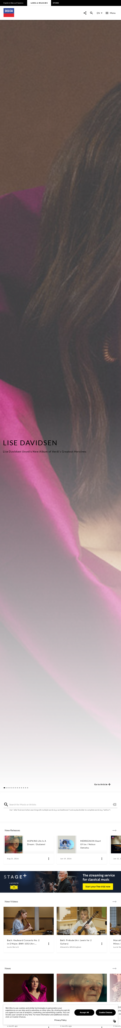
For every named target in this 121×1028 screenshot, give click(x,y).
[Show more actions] (49, 859)
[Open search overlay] (91, 13)
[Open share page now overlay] (85, 13)
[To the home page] (32, 16)
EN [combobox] (98, 13)
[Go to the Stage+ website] (60, 881)
